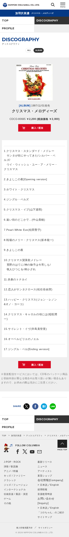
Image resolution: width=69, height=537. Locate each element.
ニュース (42, 466)
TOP (5, 20)
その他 (7, 503)
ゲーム (7, 498)
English (54, 485)
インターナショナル (15, 489)
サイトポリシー (45, 528)
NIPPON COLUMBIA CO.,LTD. (21, 5)
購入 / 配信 (37, 128)
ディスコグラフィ (34, 436)
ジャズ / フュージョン (16, 485)
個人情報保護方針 (24, 528)
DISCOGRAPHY (47, 20)
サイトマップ (45, 517)
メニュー (63, 5)
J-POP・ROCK (12, 462)
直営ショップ (45, 475)
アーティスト (45, 471)
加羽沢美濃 (16, 436)
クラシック (10, 480)
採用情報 (42, 489)
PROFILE (8, 28)
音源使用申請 (45, 494)
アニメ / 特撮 (11, 471)
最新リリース (45, 462)
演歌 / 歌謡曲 (11, 466)
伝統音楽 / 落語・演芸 (16, 494)
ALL (29, 50)
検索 (52, 5)
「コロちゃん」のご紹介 (51, 512)
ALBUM (38, 50)
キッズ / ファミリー (14, 475)
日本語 (43, 485)
